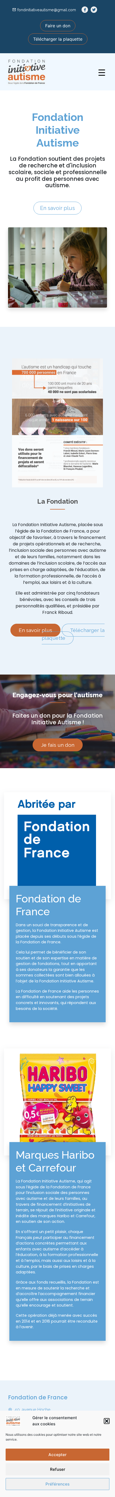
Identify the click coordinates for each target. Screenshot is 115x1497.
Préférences (57, 1484)
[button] (106, 1421)
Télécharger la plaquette (57, 39)
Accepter (57, 1454)
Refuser (57, 1469)
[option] (57, 422)
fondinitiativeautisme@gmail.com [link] (46, 9)
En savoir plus (57, 208)
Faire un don (57, 25)
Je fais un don (57, 745)
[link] (84, 10)
